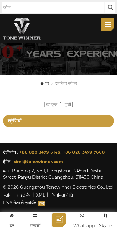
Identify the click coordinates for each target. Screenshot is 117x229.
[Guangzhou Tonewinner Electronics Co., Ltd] (22, 29)
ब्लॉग (7, 195)
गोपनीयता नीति (61, 195)
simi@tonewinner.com (38, 161)
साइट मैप (24, 195)
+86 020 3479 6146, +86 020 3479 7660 (62, 152)
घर (47, 83)
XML (40, 195)
